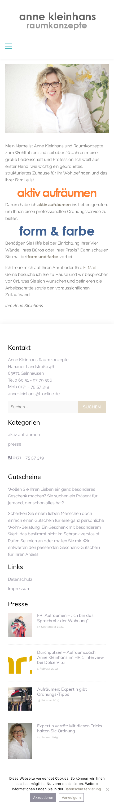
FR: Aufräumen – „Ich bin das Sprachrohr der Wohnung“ (65, 618)
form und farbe (43, 256)
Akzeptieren (43, 797)
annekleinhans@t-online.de (34, 393)
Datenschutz (20, 579)
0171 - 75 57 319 (28, 457)
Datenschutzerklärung (82, 789)
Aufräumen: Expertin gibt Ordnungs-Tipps (62, 691)
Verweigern (71, 797)
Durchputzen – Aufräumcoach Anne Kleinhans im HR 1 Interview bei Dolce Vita (70, 657)
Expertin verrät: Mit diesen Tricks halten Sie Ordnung (69, 728)
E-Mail (89, 267)
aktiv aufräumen (54, 204)
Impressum (19, 588)
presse (14, 444)
